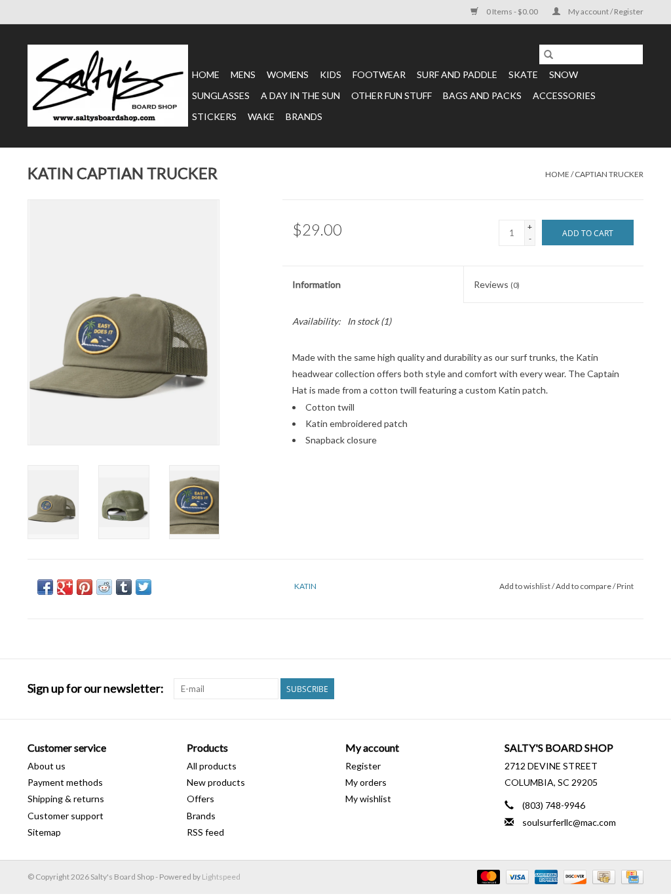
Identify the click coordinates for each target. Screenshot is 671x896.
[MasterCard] (486, 876)
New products (216, 782)
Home (206, 74)
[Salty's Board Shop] (108, 86)
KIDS (330, 74)
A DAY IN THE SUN (300, 95)
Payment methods (65, 782)
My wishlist (368, 798)
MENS (243, 74)
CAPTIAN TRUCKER (609, 174)
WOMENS (288, 74)
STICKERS (214, 116)
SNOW (563, 74)
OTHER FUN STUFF (391, 95)
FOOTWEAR (379, 74)
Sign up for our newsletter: (96, 688)
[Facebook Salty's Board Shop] (610, 688)
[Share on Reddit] (104, 587)
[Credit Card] (630, 876)
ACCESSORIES (564, 95)
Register (363, 765)
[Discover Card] (573, 876)
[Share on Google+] (65, 587)
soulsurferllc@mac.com (569, 822)
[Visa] (515, 876)
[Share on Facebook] (45, 587)
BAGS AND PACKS (482, 95)
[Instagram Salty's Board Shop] (633, 688)
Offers (200, 798)
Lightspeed (221, 877)
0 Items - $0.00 (512, 11)
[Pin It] (84, 587)
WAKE (261, 116)
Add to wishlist (525, 586)
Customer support (66, 815)
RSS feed (205, 832)
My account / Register (605, 11)
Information (316, 284)
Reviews (497, 284)
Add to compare (584, 586)
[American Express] (544, 876)
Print (625, 586)
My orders (366, 782)
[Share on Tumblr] (124, 587)
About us (47, 765)
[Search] (548, 54)
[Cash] (602, 876)
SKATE (523, 74)
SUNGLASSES (221, 95)
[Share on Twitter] (143, 587)
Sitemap (44, 832)
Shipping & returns (66, 798)
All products (212, 765)
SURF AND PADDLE (457, 74)
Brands (304, 116)
